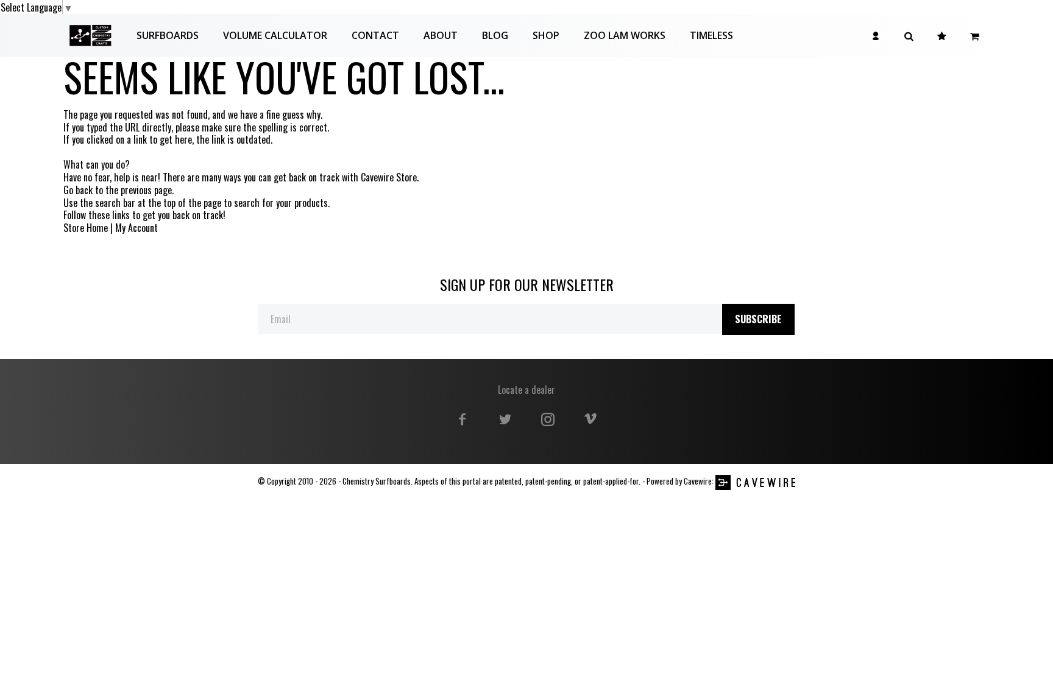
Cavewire (698, 481)
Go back (78, 190)
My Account (136, 228)
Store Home (85, 228)
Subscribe (758, 319)
